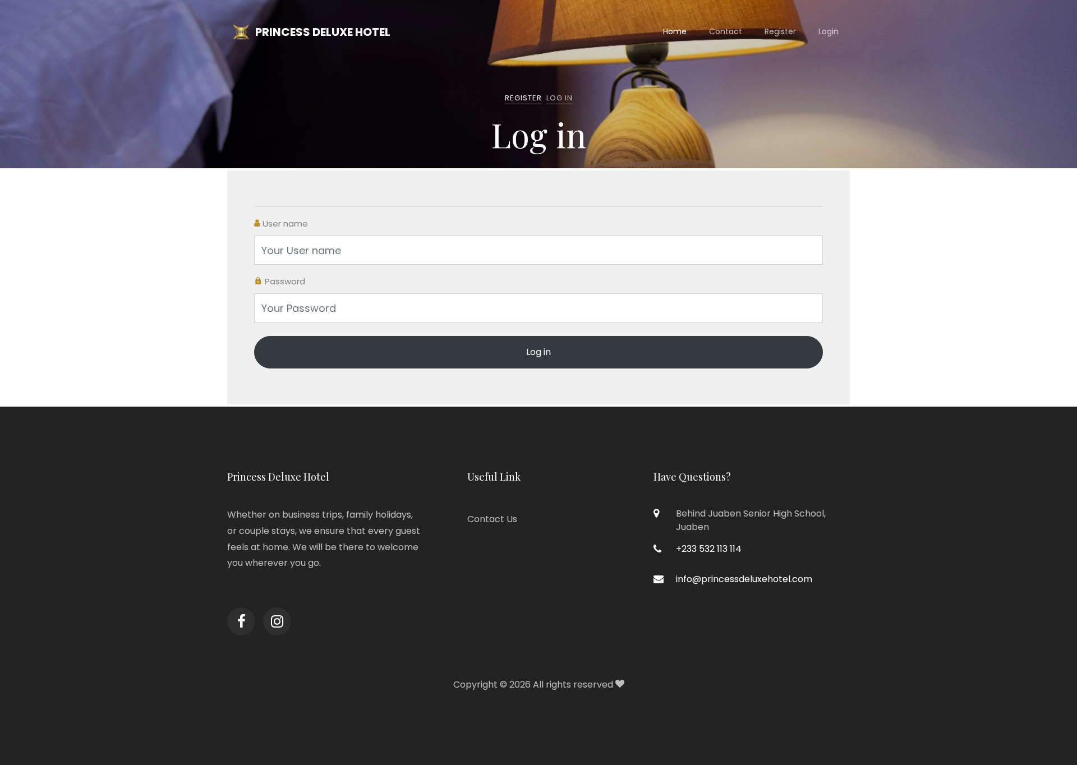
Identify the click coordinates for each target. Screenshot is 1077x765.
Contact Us (492, 519)
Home (675, 31)
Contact (725, 31)
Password (284, 281)
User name (284, 223)
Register (780, 31)
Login (828, 31)
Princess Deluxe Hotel (322, 32)
